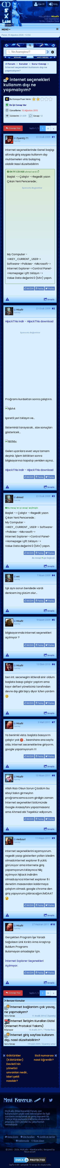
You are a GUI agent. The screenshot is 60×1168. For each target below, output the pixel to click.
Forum (11, 64)
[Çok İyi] (50, 99)
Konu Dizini (13, 1137)
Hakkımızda (23, 1141)
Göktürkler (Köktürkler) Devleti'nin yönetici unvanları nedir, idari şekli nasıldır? (17, 1068)
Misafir (55, 16)
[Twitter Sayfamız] (51, 1101)
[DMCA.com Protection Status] (30, 1162)
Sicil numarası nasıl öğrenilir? (44, 1058)
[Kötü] (38, 99)
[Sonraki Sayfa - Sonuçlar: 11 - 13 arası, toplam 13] (54, 128)
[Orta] (42, 99)
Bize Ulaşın (39, 1141)
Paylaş (40, 288)
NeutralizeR (30, 1152)
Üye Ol (41, 4)
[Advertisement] (30, 220)
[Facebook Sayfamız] (44, 1101)
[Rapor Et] (7, 299)
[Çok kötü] (34, 99)
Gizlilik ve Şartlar (47, 1137)
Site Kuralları (29, 1137)
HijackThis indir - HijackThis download (29, 321)
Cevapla (50, 299)
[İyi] (46, 99)
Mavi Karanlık (22, 1111)
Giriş (55, 4)
